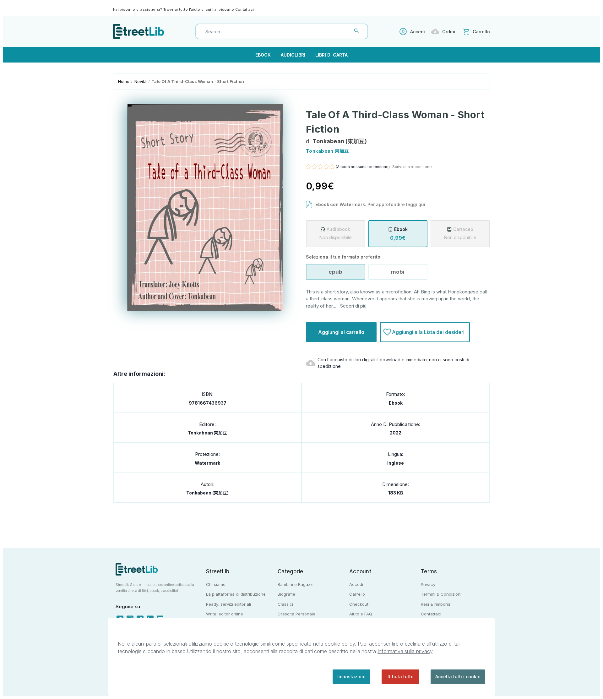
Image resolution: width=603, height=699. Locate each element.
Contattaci (244, 9)
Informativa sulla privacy (405, 651)
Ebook (263, 54)
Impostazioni (351, 676)
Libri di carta (331, 54)
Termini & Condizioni (441, 594)
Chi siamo (215, 584)
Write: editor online (224, 613)
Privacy (428, 584)
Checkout (358, 604)
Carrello (357, 594)
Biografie (286, 594)
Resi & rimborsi (435, 604)
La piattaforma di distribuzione (236, 594)
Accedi (417, 31)
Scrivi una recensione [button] (412, 166)
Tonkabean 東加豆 (207, 432)
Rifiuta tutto (401, 676)
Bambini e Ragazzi (295, 584)
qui (421, 204)
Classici (285, 604)
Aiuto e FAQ (360, 613)
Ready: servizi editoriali (228, 604)
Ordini (448, 31)
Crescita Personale (296, 613)
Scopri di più (353, 306)
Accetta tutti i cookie (458, 676)
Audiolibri (293, 54)
